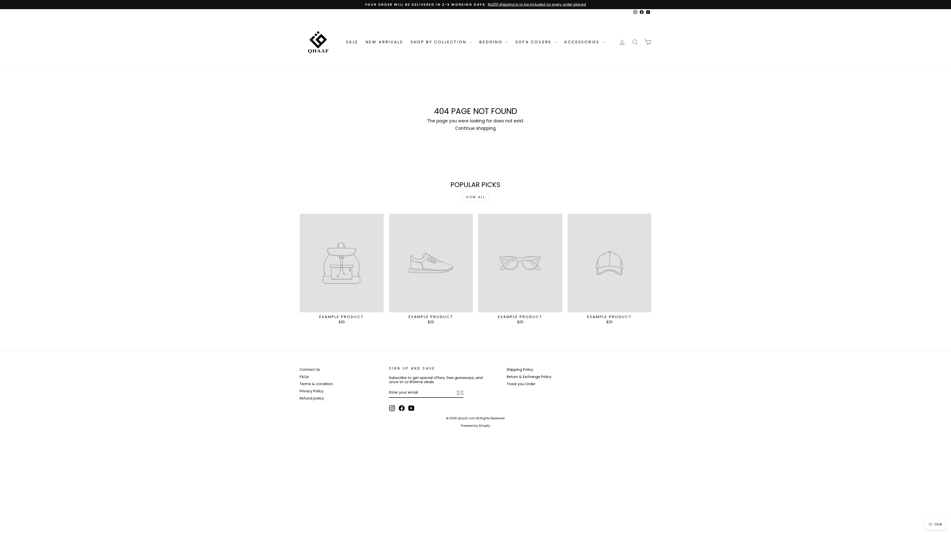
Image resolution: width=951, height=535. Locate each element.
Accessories (582, 42)
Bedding (491, 42)
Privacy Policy (311, 391)
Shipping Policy (520, 369)
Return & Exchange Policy (529, 376)
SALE (352, 42)
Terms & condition (316, 383)
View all (475, 197)
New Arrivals (384, 42)
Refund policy (312, 398)
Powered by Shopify (475, 426)
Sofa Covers (534, 42)
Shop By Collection (439, 42)
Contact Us (310, 369)
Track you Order (521, 383)
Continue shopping (475, 128)
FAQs (304, 376)
